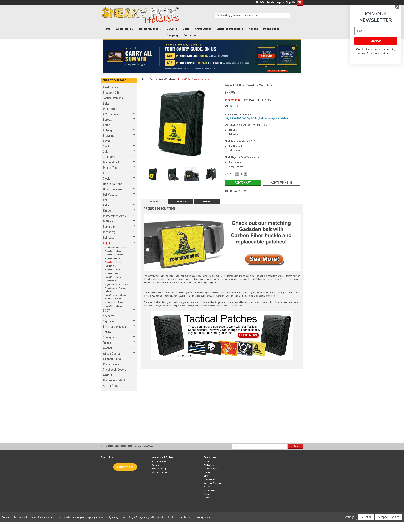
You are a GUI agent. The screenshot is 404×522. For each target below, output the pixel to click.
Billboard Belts (112, 359)
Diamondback (111, 162)
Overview (154, 201)
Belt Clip (233, 130)
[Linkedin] (245, 191)
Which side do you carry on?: (240, 141)
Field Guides (110, 87)
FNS (105, 173)
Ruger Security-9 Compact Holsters (115, 289)
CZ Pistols (109, 157)
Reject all (366, 517)
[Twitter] (240, 191)
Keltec (107, 205)
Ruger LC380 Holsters (114, 255)
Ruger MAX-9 (110, 281)
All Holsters (124, 29)
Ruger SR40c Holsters (114, 302)
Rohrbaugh (109, 237)
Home (107, 29)
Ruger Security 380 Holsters (116, 284)
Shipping (172, 35)
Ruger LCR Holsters (113, 277)
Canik (106, 146)
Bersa (106, 125)
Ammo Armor (203, 29)
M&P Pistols (110, 221)
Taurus (107, 343)
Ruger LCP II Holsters (113, 269)
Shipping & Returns (160, 472)
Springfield (109, 337)
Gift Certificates (159, 461)
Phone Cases (271, 29)
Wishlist (155, 465)
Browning (108, 135)
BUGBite (172, 29)
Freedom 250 (111, 93)
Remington (109, 227)
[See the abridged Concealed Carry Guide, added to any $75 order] (266, 57)
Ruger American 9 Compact (116, 247)
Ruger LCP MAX (111, 273)
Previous (144, 123)
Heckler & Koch (112, 184)
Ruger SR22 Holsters (113, 298)
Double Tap (110, 168)
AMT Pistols (110, 114)
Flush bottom (235, 162)
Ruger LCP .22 (110, 266)
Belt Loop (233, 134)
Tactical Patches (113, 98)
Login (279, 2)
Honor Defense (112, 189)
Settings (349, 517)
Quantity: (229, 173)
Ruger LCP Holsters (113, 262)
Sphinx (107, 332)
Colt (105, 152)
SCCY (106, 310)
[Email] (231, 191)
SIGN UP (376, 41)
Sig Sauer (109, 321)
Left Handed (235, 150)
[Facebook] (226, 191)
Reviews (206, 201)
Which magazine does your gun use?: (244, 157)
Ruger (106, 243)
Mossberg (109, 232)
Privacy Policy (203, 517)
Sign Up (290, 2)
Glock (106, 178)
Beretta (107, 119)
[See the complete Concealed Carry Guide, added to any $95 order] (287, 56)
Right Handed (235, 146)
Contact (188, 35)
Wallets (253, 29)
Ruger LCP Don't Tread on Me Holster (194, 79)
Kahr (105, 200)
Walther (107, 348)
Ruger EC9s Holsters (113, 251)
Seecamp (109, 316)
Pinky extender (236, 166)
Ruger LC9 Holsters (113, 258)
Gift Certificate (265, 2)
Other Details (180, 201)
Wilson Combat (112, 353)
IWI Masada (110, 194)
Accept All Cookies (388, 517)
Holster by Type (149, 29)
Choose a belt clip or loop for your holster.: (247, 125)
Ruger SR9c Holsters (113, 306)
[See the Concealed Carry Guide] (202, 56)
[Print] (235, 191)
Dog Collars (110, 109)
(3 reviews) (248, 100)
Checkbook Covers (114, 369)
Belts (186, 29)
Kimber (107, 211)
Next (219, 123)
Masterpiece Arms (114, 216)
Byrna (106, 141)
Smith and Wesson (114, 327)
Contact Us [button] (125, 467)
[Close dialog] (397, 6)
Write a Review (263, 100)
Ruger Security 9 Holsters (115, 295)
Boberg (107, 130)
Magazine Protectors (230, 29)
